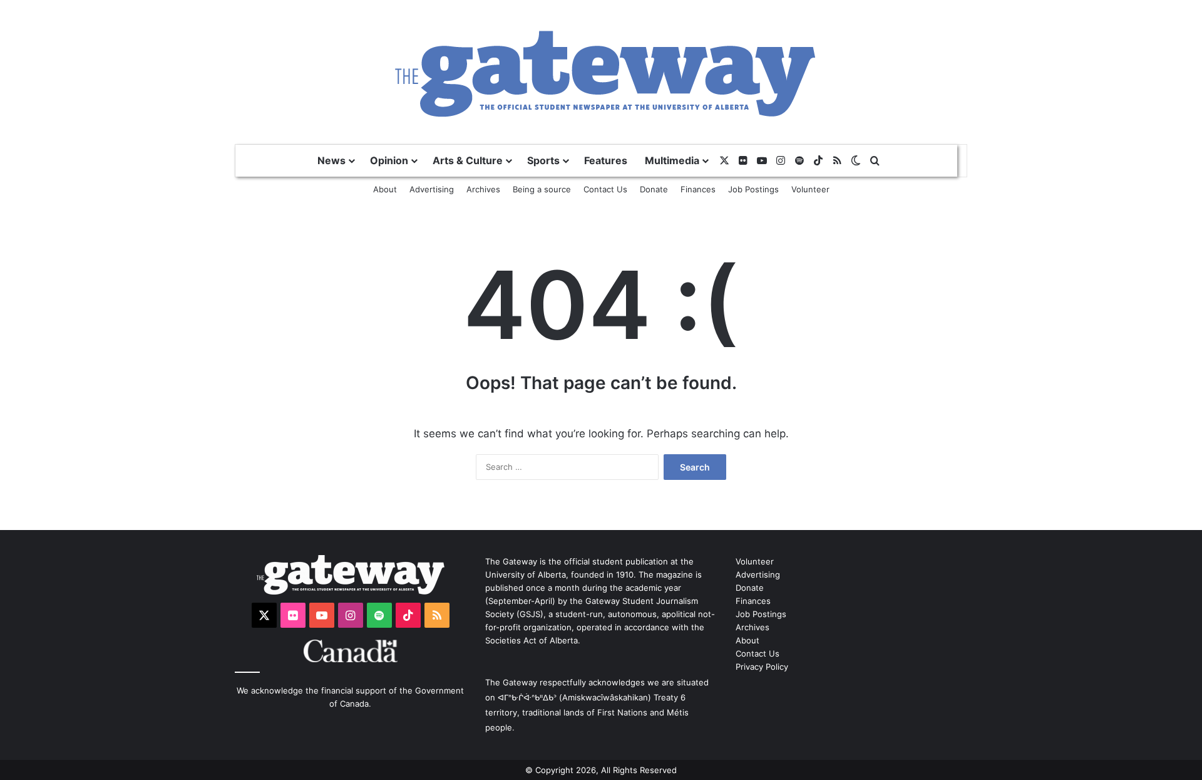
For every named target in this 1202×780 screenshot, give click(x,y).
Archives (483, 189)
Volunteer (810, 189)
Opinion (389, 160)
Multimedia (672, 160)
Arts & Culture (468, 160)
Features (605, 160)
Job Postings (753, 189)
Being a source (542, 189)
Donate (654, 189)
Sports (543, 160)
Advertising (431, 189)
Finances (698, 189)
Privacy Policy (762, 667)
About (385, 189)
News (331, 160)
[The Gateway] (601, 71)
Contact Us (605, 189)
